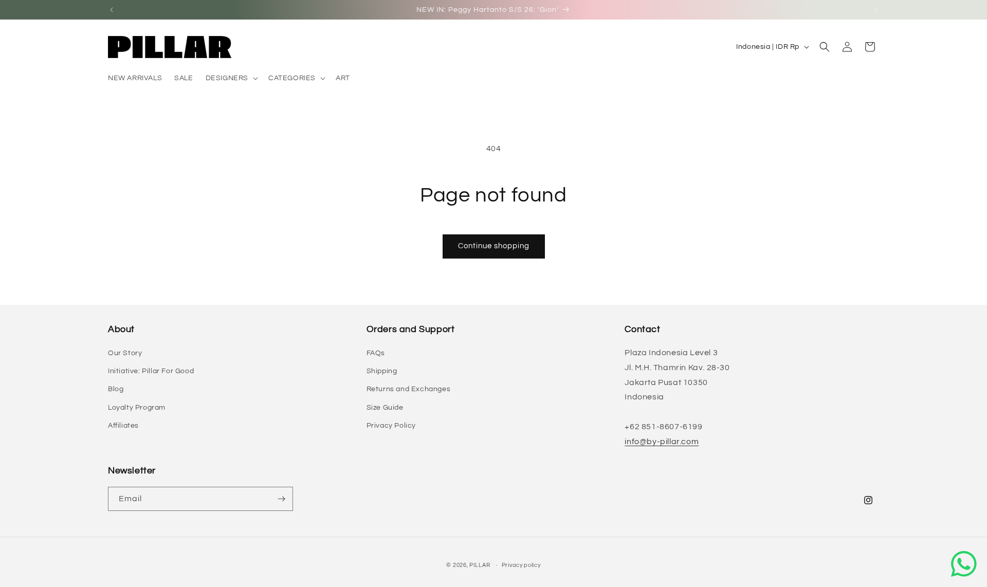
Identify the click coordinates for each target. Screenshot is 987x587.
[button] (230, 78)
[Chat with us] (964, 564)
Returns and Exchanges (409, 389)
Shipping (382, 371)
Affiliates (123, 425)
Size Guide (385, 407)
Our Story (125, 353)
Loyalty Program (137, 407)
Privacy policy (521, 565)
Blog (115, 389)
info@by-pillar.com (662, 441)
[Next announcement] (875, 10)
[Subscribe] (281, 499)
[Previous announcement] (111, 10)
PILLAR (479, 565)
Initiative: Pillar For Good (151, 371)
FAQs (376, 353)
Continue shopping (493, 246)
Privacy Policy (391, 425)
